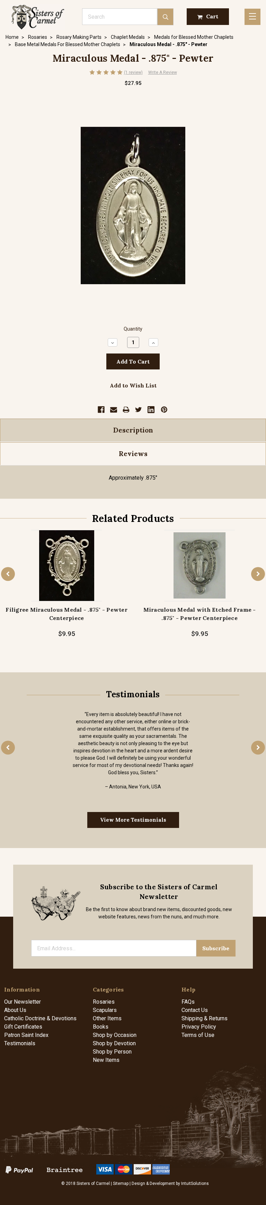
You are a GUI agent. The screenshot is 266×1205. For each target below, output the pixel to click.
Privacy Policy (198, 1026)
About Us (15, 1010)
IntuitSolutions (195, 1183)
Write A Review (162, 72)
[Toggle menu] (252, 17)
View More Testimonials (133, 820)
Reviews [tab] (133, 453)
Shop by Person (112, 1051)
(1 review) (133, 72)
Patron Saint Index (26, 1035)
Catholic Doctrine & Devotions (40, 1018)
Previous (8, 574)
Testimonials (19, 1043)
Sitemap (120, 1183)
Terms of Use (197, 1035)
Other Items (107, 1018)
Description (133, 430)
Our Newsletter (22, 1001)
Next (258, 574)
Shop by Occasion (114, 1035)
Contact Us (194, 1010)
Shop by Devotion (114, 1043)
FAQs (188, 1001)
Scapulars (105, 1010)
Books (100, 1026)
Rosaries (104, 1001)
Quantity (133, 329)
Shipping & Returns (204, 1018)
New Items (106, 1060)
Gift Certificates (23, 1026)
